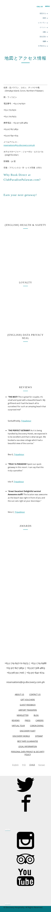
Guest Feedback (28, 705)
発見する (43, 13)
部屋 (44, 18)
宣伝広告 (43, 36)
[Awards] (17, 590)
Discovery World (21, 736)
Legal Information (27, 746)
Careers (40, 720)
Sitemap (39, 736)
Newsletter (22, 715)
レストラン (42, 23)
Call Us (40, 6)
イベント (43, 27)
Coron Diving (37, 725)
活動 (44, 32)
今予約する (42, 46)
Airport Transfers (28, 710)
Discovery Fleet (27, 731)
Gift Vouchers (28, 699)
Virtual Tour (18, 725)
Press (27, 720)
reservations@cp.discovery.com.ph (19, 145)
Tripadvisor (26, 421)
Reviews (16, 720)
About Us (19, 694)
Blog (36, 715)
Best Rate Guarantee (27, 741)
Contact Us (35, 694)
